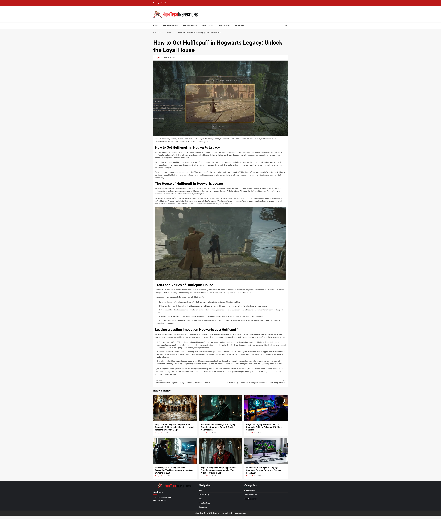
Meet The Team (224, 26)
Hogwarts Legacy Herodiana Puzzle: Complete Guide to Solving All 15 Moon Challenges (266, 408)
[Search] (286, 26)
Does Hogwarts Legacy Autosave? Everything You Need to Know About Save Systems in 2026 (175, 451)
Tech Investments (170, 26)
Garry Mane (158, 58)
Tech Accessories (189, 26)
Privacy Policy (204, 495)
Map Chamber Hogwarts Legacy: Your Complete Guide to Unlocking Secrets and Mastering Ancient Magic (175, 408)
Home (155, 26)
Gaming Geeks (207, 26)
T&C (200, 499)
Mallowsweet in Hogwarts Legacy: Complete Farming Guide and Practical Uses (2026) (266, 451)
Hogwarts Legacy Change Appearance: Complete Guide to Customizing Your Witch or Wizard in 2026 (220, 451)
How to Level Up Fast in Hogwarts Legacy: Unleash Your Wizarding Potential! (255, 381)
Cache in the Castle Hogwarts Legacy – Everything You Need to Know (182, 381)
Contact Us (239, 26)
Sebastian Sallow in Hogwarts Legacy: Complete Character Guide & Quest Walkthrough (220, 408)
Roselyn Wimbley (160, 433)
